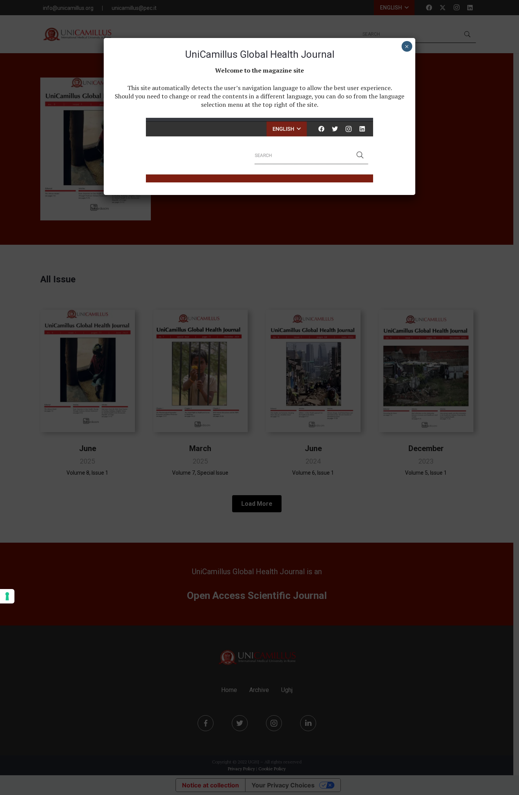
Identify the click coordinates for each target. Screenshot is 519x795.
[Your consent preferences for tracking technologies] (7, 596)
